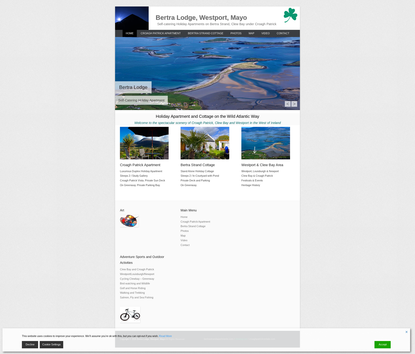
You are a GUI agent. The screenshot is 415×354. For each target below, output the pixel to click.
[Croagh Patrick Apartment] (147, 143)
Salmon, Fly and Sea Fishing (136, 297)
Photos (236, 33)
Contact (283, 33)
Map (251, 33)
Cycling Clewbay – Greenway (137, 278)
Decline (30, 344)
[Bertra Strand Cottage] (207, 143)
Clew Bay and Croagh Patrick (137, 269)
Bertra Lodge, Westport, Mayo (201, 17)
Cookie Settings (51, 344)
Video (265, 33)
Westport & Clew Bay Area (262, 165)
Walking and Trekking (132, 292)
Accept (383, 344)
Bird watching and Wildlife (135, 283)
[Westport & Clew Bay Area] (268, 143)
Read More (165, 336)
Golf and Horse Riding (133, 288)
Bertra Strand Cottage (205, 33)
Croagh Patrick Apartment (161, 33)
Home (130, 33)
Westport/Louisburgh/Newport (137, 274)
